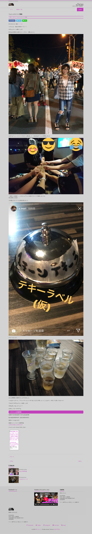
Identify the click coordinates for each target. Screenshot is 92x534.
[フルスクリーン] (56, 504)
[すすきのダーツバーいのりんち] (11, 4)
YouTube (56, 525)
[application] (46, 499)
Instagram (47, 525)
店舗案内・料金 (19, 9)
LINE (25, 20)
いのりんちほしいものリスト (16, 424)
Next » (80, 461)
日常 (21, 24)
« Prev (11, 461)
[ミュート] (54, 504)
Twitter (19, 20)
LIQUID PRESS (57, 529)
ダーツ (19, 24)
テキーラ (12, 456)
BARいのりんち (38, 529)
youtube (80, 9)
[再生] (36, 504)
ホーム (11, 9)
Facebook (12, 20)
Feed (64, 525)
